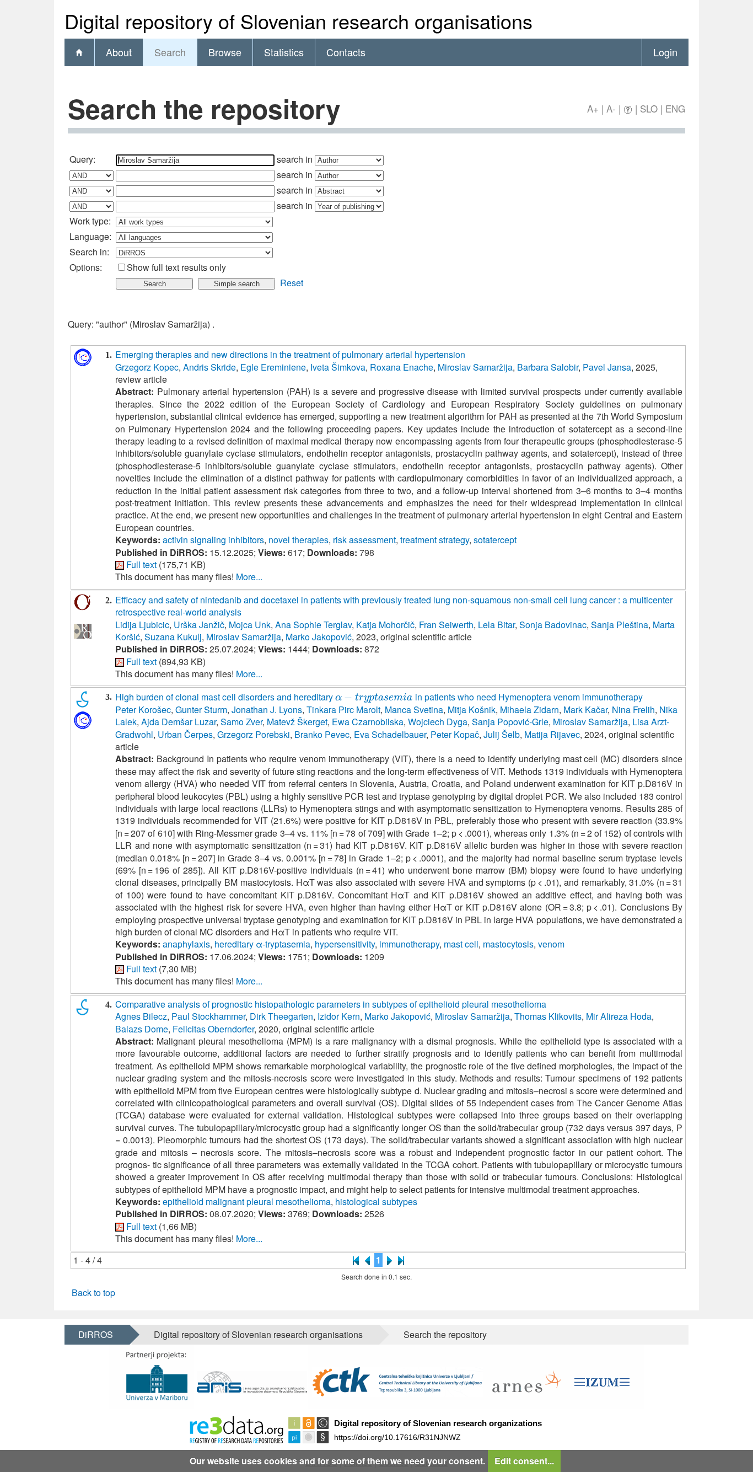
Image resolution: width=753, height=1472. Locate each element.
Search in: (89, 251)
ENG (675, 108)
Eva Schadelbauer (390, 734)
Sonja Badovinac (553, 624)
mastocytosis (508, 944)
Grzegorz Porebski (253, 734)
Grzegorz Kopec (147, 367)
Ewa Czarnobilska (368, 721)
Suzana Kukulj (173, 636)
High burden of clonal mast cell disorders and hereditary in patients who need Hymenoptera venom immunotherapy (379, 696)
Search (170, 52)
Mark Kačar (585, 709)
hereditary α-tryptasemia (262, 944)
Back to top (93, 1292)
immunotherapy (409, 944)
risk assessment (364, 539)
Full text (141, 564)
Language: (90, 236)
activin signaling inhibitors (213, 539)
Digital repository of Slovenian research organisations (258, 1334)
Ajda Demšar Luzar (178, 721)
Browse (224, 52)
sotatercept (495, 539)
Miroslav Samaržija (475, 367)
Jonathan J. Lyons (267, 709)
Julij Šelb (501, 734)
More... (249, 576)
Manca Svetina (414, 709)
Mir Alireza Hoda (619, 1016)
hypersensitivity (345, 944)
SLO (649, 108)
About (119, 52)
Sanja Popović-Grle (510, 721)
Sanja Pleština (619, 624)
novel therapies (298, 539)
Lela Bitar (496, 624)
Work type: (90, 221)
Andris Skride (209, 367)
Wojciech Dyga (437, 721)
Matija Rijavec (552, 734)
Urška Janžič (199, 624)
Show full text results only (176, 267)
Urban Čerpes (185, 734)
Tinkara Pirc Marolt (343, 709)
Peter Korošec (143, 709)
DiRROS (95, 1334)
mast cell (461, 944)
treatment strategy (434, 539)
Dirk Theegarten (281, 1016)
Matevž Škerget (297, 721)
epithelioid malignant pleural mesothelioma (247, 1201)
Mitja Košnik (472, 709)
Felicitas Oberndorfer (213, 1029)
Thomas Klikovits (548, 1016)
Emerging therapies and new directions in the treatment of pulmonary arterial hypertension (290, 354)
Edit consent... (524, 1460)
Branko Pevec (321, 734)
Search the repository (445, 1334)
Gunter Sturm (201, 709)
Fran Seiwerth (446, 624)
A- (611, 108)
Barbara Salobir (547, 367)
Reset (291, 282)
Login (665, 52)
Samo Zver (241, 721)
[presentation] (374, 696)
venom (551, 944)
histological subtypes (376, 1201)
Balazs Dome (141, 1029)
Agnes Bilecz (141, 1016)
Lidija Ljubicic (142, 624)
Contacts (345, 52)
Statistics (284, 52)
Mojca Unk (250, 624)
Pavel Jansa (607, 367)
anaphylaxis (186, 944)
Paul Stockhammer (208, 1016)
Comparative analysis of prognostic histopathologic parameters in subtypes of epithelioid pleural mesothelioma (330, 1004)
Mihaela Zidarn (529, 709)
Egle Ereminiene (273, 367)
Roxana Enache (401, 367)
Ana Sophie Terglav (313, 624)
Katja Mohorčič (385, 624)
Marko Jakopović (319, 636)
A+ (593, 108)
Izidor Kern (339, 1016)
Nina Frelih (633, 709)
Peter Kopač (455, 734)
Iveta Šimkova (337, 367)
